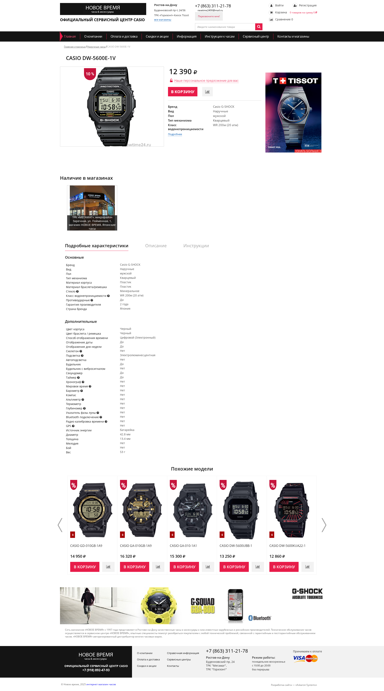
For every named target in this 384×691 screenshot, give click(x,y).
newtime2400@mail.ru (210, 10)
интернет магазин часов (101, 684)
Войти (279, 5)
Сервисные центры (179, 659)
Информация (186, 36)
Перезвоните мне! (209, 16)
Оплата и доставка (124, 36)
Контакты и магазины (293, 36)
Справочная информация (183, 653)
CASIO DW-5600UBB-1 (236, 545)
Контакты (173, 666)
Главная (70, 36)
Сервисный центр (256, 36)
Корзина (294, 12)
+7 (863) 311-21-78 (213, 6)
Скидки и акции (157, 36)
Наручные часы (96, 46)
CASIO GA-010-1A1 (183, 545)
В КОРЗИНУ (182, 91)
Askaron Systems (306, 685)
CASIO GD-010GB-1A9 (86, 545)
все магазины (162, 19)
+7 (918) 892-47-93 (96, 670)
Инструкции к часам (219, 36)
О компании (93, 36)
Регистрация (307, 5)
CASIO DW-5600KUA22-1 (287, 545)
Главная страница (75, 46)
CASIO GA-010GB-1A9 (136, 545)
